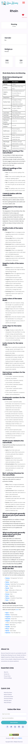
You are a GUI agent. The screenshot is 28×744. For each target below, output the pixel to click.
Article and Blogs (8, 678)
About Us (6, 672)
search (17, 609)
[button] (23, 2)
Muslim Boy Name (8, 692)
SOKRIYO (20, 738)
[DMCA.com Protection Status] (14, 735)
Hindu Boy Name (7, 700)
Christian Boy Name (8, 696)
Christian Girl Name (8, 698)
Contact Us (6, 674)
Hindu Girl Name (7, 702)
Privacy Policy (7, 676)
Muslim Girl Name (8, 694)
